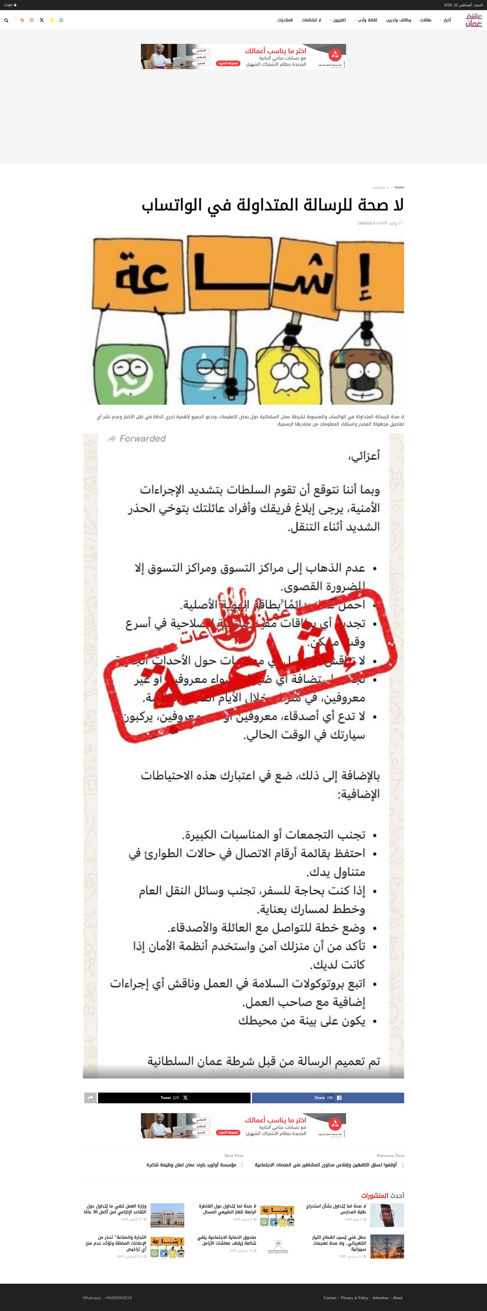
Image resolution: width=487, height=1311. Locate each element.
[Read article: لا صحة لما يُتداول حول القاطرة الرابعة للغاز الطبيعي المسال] (277, 1215)
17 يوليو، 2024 (390, 223)
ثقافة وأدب (367, 20)
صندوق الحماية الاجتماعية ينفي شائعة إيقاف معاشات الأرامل (226, 1240)
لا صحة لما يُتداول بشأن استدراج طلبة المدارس (336, 1209)
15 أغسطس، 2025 (130, 1256)
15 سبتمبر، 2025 (351, 1256)
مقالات (425, 20)
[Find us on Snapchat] (52, 20)
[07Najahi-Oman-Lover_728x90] (243, 57)
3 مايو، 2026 (354, 1219)
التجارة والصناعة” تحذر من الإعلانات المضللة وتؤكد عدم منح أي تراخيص (116, 1243)
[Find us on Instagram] (32, 20)
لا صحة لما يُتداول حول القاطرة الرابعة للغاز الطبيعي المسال (227, 1209)
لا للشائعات (311, 20)
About (397, 1297)
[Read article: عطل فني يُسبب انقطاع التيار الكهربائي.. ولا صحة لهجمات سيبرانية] (387, 1246)
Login (9, 5)
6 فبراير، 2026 (243, 1219)
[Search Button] (6, 20)
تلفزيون (339, 20)
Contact (330, 1297)
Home (399, 187)
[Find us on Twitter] (41, 20)
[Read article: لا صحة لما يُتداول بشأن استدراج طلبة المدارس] (387, 1215)
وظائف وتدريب (398, 20)
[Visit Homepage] (474, 20)
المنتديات (285, 20)
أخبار (447, 20)
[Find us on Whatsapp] (61, 20)
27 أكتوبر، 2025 (132, 1219)
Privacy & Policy (354, 1297)
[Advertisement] (243, 124)
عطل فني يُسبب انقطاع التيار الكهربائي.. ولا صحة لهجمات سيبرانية (339, 1243)
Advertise (380, 1297)
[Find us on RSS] (22, 20)
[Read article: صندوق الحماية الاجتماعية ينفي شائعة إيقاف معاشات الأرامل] (277, 1246)
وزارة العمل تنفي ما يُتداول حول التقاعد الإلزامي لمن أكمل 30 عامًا (115, 1209)
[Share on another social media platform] (90, 1098)
